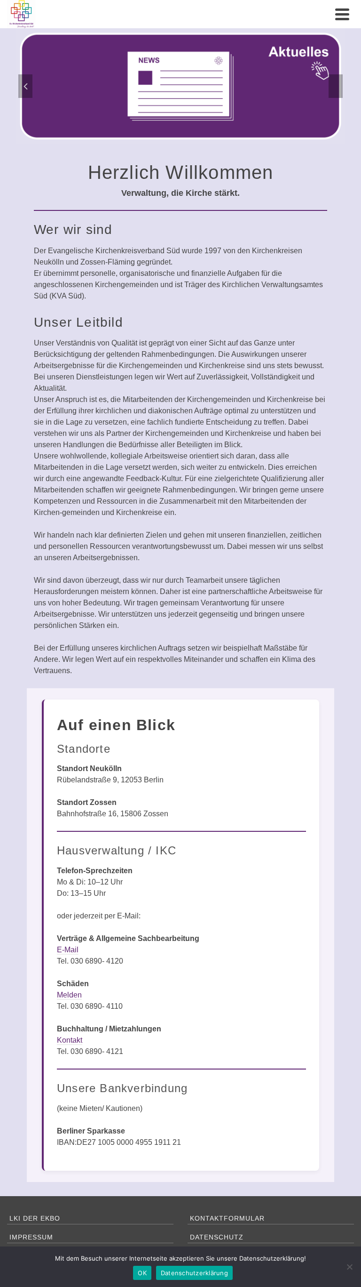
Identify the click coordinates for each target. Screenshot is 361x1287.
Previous (25, 86)
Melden (69, 995)
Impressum (31, 1237)
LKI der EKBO (34, 1218)
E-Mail (67, 950)
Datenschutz (216, 1237)
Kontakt (69, 1040)
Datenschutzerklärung (194, 1273)
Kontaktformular (227, 1218)
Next (336, 86)
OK (142, 1273)
